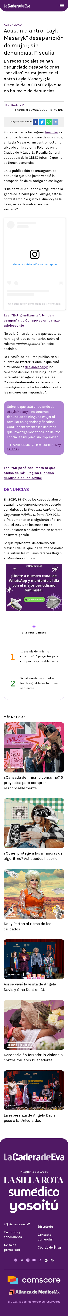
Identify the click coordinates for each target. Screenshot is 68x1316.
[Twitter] (21, 1260)
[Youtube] (34, 1260)
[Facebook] (15, 1260)
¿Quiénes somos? (17, 1224)
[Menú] (61, 6)
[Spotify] (46, 1260)
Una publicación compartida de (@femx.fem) (35, 303)
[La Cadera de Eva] (17, 6)
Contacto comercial (45, 1237)
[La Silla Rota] (34, 1180)
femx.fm (51, 132)
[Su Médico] (34, 1191)
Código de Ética (49, 1247)
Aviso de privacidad (12, 1247)
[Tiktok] (40, 1260)
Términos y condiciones (13, 1234)
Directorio (45, 1226)
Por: (15, 105)
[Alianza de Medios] (34, 1291)
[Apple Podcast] (52, 1260)
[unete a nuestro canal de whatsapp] (34, 587)
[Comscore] (34, 1280)
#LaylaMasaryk (36, 367)
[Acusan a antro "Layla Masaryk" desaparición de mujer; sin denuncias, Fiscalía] (35, 122)
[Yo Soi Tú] (34, 1206)
